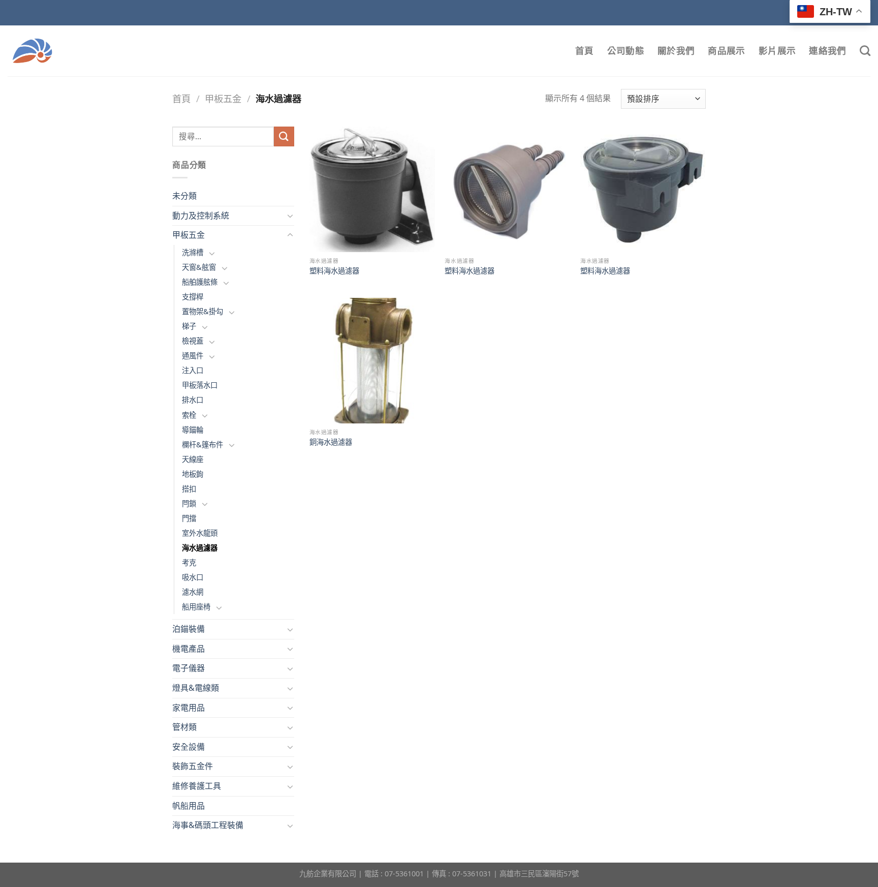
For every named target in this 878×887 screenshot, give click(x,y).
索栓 (189, 415)
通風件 (192, 355)
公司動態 (625, 50)
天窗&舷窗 (199, 267)
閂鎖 (189, 503)
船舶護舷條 (199, 282)
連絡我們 (827, 50)
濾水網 (192, 592)
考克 (189, 562)
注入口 (192, 370)
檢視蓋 (192, 341)
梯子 (189, 326)
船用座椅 (196, 606)
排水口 (192, 400)
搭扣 (189, 489)
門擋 (189, 518)
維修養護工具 (196, 785)
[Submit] (284, 136)
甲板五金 (223, 98)
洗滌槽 (192, 252)
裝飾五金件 (192, 766)
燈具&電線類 (195, 687)
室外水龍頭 (199, 533)
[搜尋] (865, 50)
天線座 (192, 459)
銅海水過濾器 (330, 442)
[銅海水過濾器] (372, 360)
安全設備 (188, 746)
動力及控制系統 (200, 215)
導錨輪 (192, 430)
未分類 (184, 195)
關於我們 (676, 50)
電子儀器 (188, 668)
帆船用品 (188, 805)
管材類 (184, 726)
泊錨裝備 (188, 628)
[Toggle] (290, 215)
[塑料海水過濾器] (372, 189)
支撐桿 (192, 296)
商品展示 (726, 50)
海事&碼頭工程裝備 (207, 825)
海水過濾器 (199, 548)
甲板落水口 (199, 385)
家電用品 (188, 707)
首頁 (584, 50)
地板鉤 (192, 474)
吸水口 (192, 577)
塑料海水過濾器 (334, 271)
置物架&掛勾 (202, 311)
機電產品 (188, 648)
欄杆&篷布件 (202, 444)
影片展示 (777, 50)
